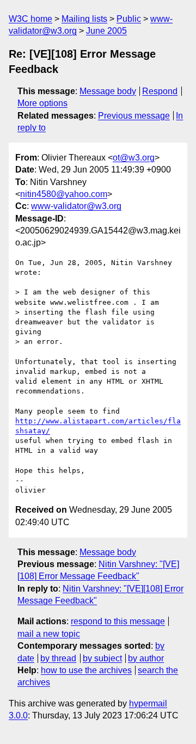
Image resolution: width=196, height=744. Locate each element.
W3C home (30, 18)
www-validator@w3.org (76, 206)
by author (146, 658)
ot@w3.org (134, 157)
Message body (107, 91)
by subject (102, 658)
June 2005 (106, 30)
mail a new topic (48, 633)
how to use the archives (86, 670)
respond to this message (118, 621)
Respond (159, 91)
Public (129, 18)
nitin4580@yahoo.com (63, 194)
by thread (58, 658)
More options (42, 103)
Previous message (134, 115)
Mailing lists (84, 18)
